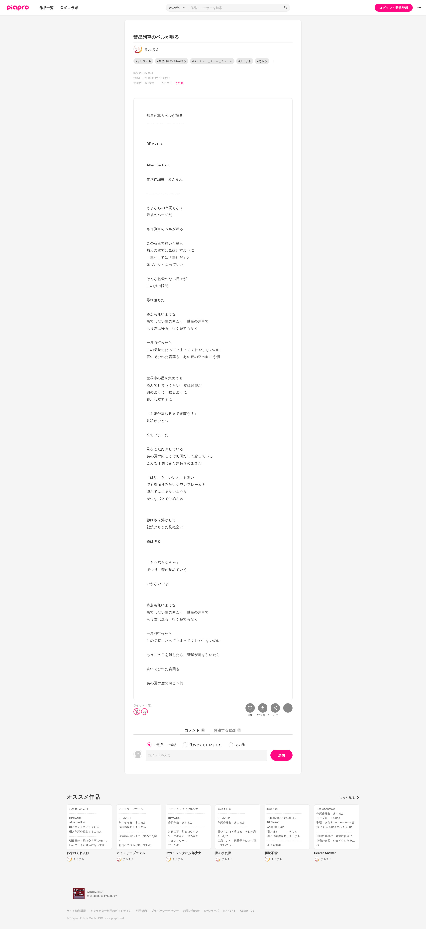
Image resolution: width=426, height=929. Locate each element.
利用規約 (141, 911)
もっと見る (347, 797)
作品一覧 (46, 7)
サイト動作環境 (76, 911)
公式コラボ (69, 7)
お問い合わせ (191, 911)
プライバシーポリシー (165, 911)
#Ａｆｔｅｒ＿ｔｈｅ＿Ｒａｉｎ (212, 61)
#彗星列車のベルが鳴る (171, 61)
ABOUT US (247, 911)
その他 (179, 83)
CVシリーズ (211, 911)
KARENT (229, 911)
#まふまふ (244, 61)
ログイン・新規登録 (393, 7)
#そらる (262, 61)
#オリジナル (143, 61)
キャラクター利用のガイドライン (110, 911)
